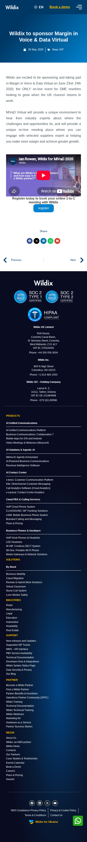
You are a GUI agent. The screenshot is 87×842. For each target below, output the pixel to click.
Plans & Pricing (14, 775)
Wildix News (13, 746)
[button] (30, 241)
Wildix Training (14, 701)
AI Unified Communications (21, 423)
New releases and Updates (21, 640)
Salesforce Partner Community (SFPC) (27, 697)
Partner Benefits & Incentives (22, 693)
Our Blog (11, 673)
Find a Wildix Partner (17, 689)
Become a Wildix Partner (19, 685)
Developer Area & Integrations (22, 661)
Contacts (11, 750)
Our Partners (13, 754)
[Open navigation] (79, 7)
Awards (10, 779)
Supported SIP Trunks (18, 645)
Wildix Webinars (15, 714)
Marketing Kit (13, 718)
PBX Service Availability (19, 653)
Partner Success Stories (19, 726)
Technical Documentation (20, 657)
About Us (11, 737)
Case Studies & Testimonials (21, 758)
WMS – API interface (17, 649)
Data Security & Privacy (19, 669)
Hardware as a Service (18, 722)
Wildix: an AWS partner (18, 742)
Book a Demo (13, 766)
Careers (10, 770)
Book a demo (60, 7)
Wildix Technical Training (20, 710)
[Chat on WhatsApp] (78, 821)
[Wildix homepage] (12, 7)
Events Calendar (15, 762)
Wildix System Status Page (20, 665)
